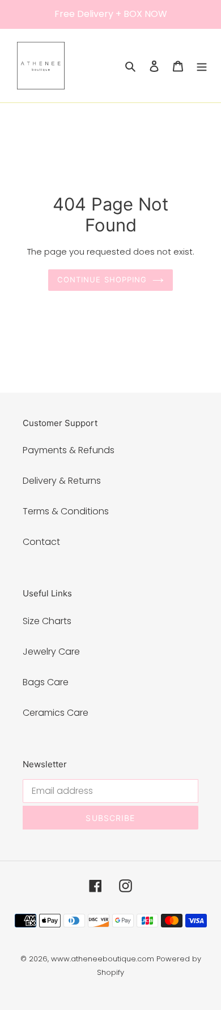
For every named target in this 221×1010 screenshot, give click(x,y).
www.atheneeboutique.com (102, 958)
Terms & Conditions (66, 511)
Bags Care (46, 682)
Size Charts (47, 621)
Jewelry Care (51, 651)
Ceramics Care (55, 712)
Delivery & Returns (62, 480)
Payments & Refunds (68, 450)
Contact (41, 541)
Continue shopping (102, 279)
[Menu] (202, 65)
